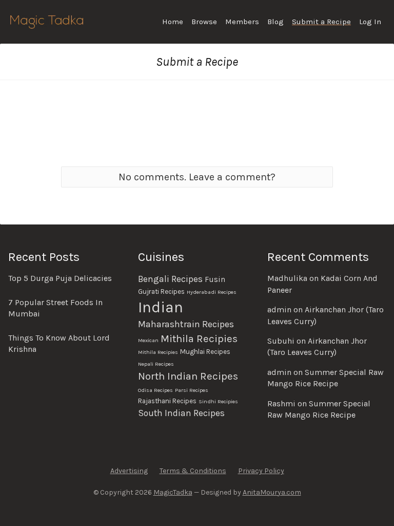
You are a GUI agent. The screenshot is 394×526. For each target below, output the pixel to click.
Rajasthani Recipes (167, 401)
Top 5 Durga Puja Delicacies (60, 278)
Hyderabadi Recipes (212, 292)
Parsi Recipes (191, 390)
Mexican (148, 340)
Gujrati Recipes (161, 291)
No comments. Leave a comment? (197, 177)
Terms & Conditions (193, 470)
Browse (204, 21)
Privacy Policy (261, 470)
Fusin (215, 279)
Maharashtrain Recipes (186, 324)
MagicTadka (172, 492)
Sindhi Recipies (218, 401)
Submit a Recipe (321, 21)
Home (172, 21)
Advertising (129, 470)
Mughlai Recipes (205, 351)
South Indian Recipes (181, 413)
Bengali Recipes (170, 279)
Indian (160, 307)
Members (242, 21)
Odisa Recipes (155, 390)
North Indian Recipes (188, 376)
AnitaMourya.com (272, 492)
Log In (370, 21)
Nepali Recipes (156, 364)
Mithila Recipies (199, 338)
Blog (275, 21)
